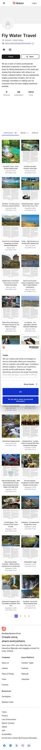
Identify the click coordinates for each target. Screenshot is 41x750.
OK (20, 392)
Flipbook (24, 674)
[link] (34, 3)
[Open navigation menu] (4, 3)
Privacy (5, 716)
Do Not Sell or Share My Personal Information (19, 738)
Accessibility (7, 734)
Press (4, 679)
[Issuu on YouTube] (28, 745)
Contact (5, 685)
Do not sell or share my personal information (20, 400)
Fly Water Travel (11, 173)
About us (5, 663)
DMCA (4, 727)
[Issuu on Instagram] (22, 745)
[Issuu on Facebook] (4, 745)
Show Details (29, 384)
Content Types (27, 663)
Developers (6, 696)
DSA (3, 730)
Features (24, 668)
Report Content (8, 723)
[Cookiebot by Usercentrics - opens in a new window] (29, 347)
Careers (5, 668)
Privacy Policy (8, 377)
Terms (4, 712)
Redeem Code (7, 702)
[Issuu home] (18, 3)
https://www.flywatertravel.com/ (19, 43)
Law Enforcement (9, 719)
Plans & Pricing (8, 674)
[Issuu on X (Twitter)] (16, 745)
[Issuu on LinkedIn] (10, 745)
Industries (25, 679)
